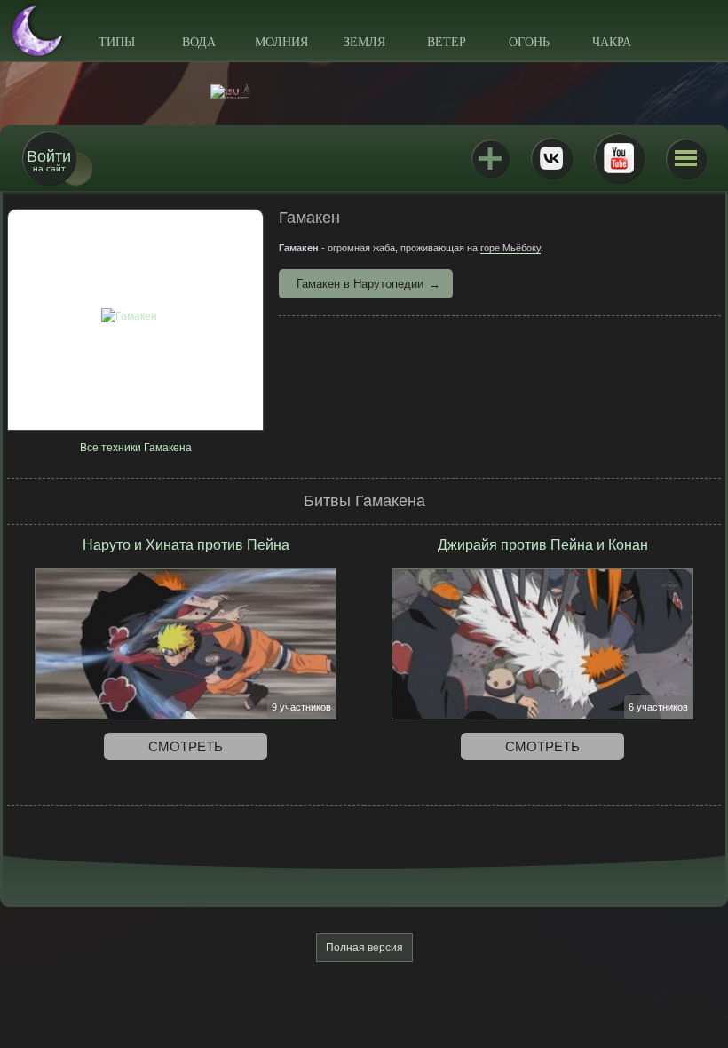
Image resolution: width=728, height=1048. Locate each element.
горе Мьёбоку (510, 247)
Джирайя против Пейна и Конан (543, 544)
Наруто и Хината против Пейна (186, 544)
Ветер (446, 42)
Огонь (529, 42)
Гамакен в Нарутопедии (360, 283)
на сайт (49, 160)
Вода (199, 42)
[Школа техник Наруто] (364, 91)
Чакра (611, 42)
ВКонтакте (551, 158)
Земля (364, 42)
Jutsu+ (490, 158)
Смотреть (185, 746)
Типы (117, 42)
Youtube (619, 158)
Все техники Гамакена (136, 447)
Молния (281, 42)
